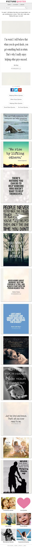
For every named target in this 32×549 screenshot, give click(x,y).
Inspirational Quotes (23, 542)
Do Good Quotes (23, 107)
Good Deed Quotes (9, 107)
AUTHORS (15, 4)
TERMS (15, 545)
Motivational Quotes (8, 542)
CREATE (22, 4)
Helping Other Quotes (16, 103)
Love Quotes (23, 510)
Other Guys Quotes (16, 99)
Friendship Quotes (8, 510)
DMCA (25, 545)
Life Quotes (8, 526)
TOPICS (9, 4)
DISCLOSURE (10, 545)
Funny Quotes (23, 526)
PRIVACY (20, 545)
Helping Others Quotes (16, 95)
